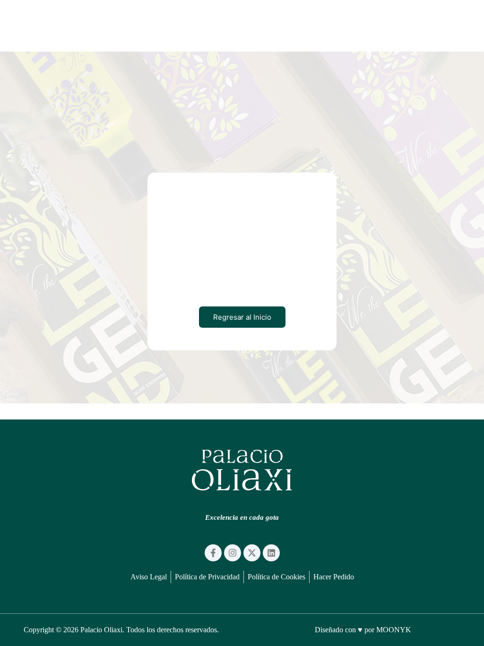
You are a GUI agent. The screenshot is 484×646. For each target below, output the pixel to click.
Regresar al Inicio (242, 317)
